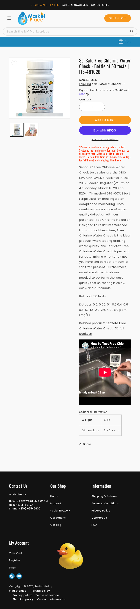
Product (55, 503)
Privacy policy (22, 595)
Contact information (51, 599)
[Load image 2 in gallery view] (31, 129)
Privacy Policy (101, 510)
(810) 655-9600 (29, 508)
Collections (58, 518)
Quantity (85, 99)
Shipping (85, 84)
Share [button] (87, 444)
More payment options (105, 139)
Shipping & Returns (104, 496)
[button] (125, 41)
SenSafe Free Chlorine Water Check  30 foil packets (102, 328)
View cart (15, 553)
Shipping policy (23, 599)
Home (54, 496)
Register (14, 560)
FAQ (94, 525)
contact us (99, 518)
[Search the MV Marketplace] (133, 31)
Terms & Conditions (105, 503)
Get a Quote (117, 18)
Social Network (60, 510)
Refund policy (40, 591)
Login (12, 567)
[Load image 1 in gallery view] (16, 129)
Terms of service (47, 595)
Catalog (55, 525)
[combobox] (70, 31)
